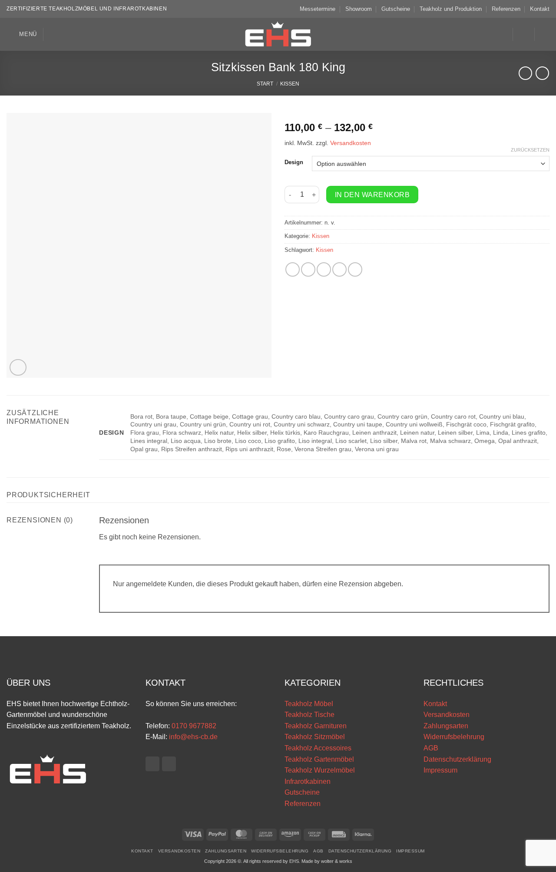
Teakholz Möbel (309, 703)
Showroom (358, 9)
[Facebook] (152, 763)
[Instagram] (169, 763)
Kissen (289, 84)
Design (294, 162)
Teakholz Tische (309, 714)
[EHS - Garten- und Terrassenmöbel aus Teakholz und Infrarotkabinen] (278, 34)
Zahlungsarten (446, 726)
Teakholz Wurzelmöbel (320, 770)
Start (265, 84)
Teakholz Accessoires (318, 748)
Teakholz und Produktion (451, 9)
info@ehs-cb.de (193, 736)
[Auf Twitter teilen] (308, 269)
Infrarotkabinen (308, 781)
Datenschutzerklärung (457, 759)
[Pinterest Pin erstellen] (339, 269)
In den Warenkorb (372, 194)
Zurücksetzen (530, 149)
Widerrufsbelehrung (454, 736)
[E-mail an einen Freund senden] (324, 269)
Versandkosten (350, 142)
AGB (431, 748)
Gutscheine (395, 9)
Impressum (440, 770)
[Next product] (525, 73)
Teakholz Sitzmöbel (315, 736)
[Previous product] (542, 73)
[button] (22, 34)
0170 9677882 (194, 726)
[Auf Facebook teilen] (292, 269)
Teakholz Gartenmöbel (319, 759)
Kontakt (539, 9)
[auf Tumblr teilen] (355, 269)
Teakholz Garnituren (316, 726)
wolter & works (336, 861)
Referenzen (506, 9)
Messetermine (317, 9)
